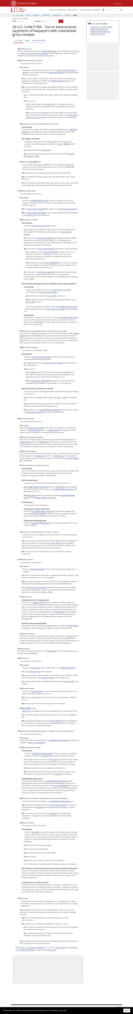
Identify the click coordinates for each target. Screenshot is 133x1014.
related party (53, 430)
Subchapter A (58, 15)
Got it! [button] (127, 1010)
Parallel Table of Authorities (100, 32)
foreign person (35, 430)
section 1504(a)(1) (63, 144)
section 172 (30, 215)
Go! (61, 21)
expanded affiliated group (40, 523)
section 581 (45, 150)
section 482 (54, 543)
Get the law (61, 10)
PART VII (68, 15)
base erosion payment (68, 209)
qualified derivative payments (51, 410)
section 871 (52, 296)
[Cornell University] (13, 3)
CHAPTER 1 (46, 15)
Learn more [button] (63, 1010)
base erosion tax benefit (36, 209)
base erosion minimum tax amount (35, 53)
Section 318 (26, 708)
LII (13, 15)
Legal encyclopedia (86, 10)
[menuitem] (53, 10)
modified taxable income (60, 81)
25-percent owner (33, 672)
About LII (53, 10)
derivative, (40, 807)
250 (64, 397)
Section (38, 21)
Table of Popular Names (99, 29)
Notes (27, 40)
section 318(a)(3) (55, 721)
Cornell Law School (26, 3)
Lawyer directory (72, 10)
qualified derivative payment (59, 740)
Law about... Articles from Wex (101, 27)
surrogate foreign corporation (37, 487)
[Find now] (121, 9)
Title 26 (28, 15)
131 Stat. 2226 (60, 948)
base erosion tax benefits (53, 363)
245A (58, 397)
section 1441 (30, 302)
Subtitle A (36, 15)
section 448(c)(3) (73, 626)
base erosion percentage (36, 213)
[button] (121, 10)
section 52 (70, 636)
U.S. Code (19, 15)
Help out (97, 10)
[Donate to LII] (103, 10)
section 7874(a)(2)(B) (37, 514)
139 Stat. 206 (51, 950)
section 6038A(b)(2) (61, 786)
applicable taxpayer (49, 51)
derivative (45, 756)
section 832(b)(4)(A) (51, 263)
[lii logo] (18, 9)
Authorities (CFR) (39, 40)
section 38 (50, 104)
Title (14, 21)
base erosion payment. (37, 743)
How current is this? (97, 34)
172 (54, 397)
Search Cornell (118, 3)
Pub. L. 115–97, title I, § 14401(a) (32, 948)
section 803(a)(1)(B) (50, 252)
